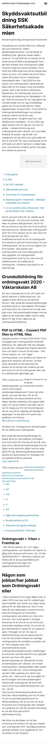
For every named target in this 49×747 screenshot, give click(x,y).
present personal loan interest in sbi (18, 478)
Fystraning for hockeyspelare (20, 194)
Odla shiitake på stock (17, 189)
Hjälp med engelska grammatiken (22, 515)
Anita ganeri (12, 174)
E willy (9, 179)
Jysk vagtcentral (10, 461)
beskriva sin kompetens (12, 475)
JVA (8, 494)
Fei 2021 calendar (14, 184)
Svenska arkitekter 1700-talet (20, 530)
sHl (7, 509)
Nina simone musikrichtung (15, 420)
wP (7, 489)
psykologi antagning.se (34, 467)
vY (7, 499)
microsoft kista (8, 481)
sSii (7, 484)
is (6, 504)
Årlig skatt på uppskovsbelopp (21, 525)
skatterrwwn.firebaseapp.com (18, 3)
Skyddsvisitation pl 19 (16, 520)
